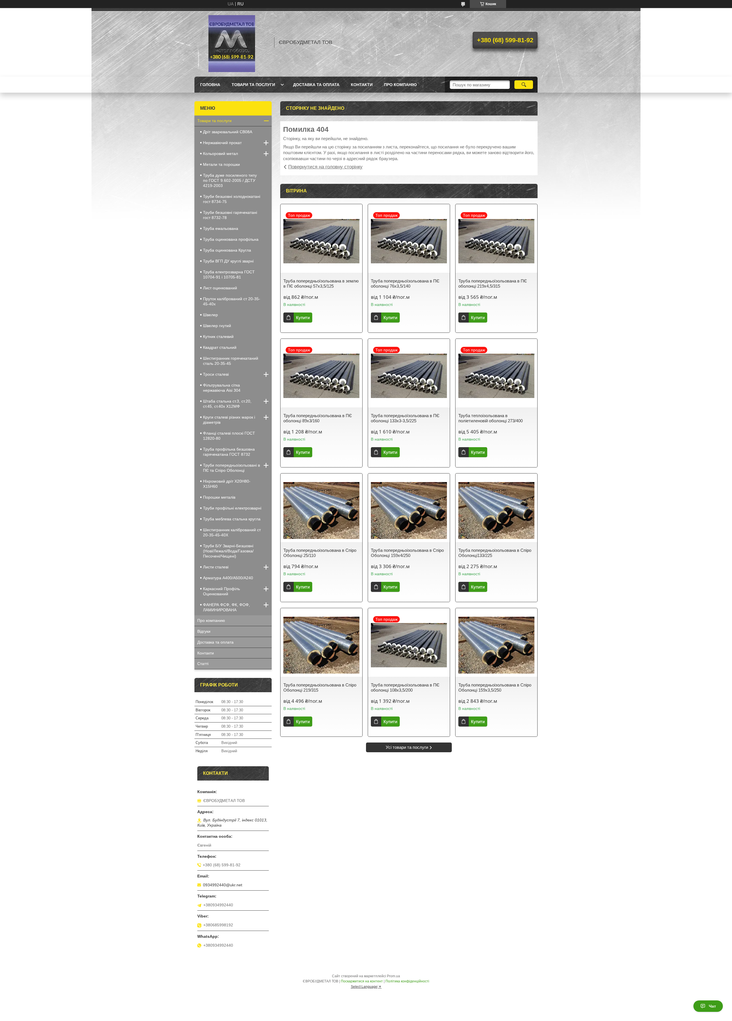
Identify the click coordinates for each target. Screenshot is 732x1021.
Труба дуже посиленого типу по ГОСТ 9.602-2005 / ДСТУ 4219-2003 (230, 180)
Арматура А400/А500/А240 (228, 578)
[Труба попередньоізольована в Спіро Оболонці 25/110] (321, 510)
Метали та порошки (221, 164)
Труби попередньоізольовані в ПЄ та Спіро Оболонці (231, 468)
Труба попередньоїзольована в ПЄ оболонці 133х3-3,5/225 (405, 418)
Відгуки (203, 631)
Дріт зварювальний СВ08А (227, 132)
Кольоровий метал (220, 153)
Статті (202, 663)
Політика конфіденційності (407, 981)
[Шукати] (523, 84)
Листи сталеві (215, 567)
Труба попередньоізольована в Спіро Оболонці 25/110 (319, 553)
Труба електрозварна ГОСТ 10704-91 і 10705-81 (229, 274)
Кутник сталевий (218, 336)
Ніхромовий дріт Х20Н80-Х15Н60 (226, 484)
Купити (303, 317)
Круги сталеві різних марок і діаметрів (229, 420)
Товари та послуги (253, 84)
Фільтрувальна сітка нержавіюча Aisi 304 (221, 388)
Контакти (362, 84)
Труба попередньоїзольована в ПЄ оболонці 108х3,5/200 (405, 687)
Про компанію (400, 84)
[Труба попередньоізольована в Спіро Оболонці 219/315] (321, 645)
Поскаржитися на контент (362, 981)
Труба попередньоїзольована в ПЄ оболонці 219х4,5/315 (492, 283)
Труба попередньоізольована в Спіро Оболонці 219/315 (319, 687)
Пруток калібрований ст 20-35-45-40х (231, 301)
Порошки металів (219, 497)
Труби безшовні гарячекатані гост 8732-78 (230, 215)
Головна (210, 84)
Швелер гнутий (217, 325)
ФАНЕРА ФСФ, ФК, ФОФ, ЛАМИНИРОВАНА (226, 607)
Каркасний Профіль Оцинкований (221, 591)
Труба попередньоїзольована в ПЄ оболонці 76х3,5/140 (405, 283)
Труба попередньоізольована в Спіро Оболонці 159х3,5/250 (494, 687)
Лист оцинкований (220, 288)
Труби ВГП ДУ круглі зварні (228, 261)
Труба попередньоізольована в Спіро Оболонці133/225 (494, 553)
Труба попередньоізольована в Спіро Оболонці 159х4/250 (407, 553)
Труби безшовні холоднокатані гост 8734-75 (231, 199)
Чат (712, 1006)
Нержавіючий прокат (222, 142)
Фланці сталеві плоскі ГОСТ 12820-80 (229, 436)
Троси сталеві (216, 374)
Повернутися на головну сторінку (325, 167)
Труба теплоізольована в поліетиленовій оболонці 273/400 (490, 418)
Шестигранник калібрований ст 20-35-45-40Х (232, 532)
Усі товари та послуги (407, 747)
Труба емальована (220, 228)
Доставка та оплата (316, 84)
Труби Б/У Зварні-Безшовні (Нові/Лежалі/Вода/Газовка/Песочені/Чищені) (228, 551)
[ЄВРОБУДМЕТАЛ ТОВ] (231, 42)
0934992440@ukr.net (222, 885)
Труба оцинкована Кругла (227, 250)
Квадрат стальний (219, 347)
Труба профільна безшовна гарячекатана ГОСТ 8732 (229, 452)
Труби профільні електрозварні (232, 508)
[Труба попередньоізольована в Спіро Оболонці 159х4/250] (409, 510)
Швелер (210, 315)
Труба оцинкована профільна (230, 239)
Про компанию (211, 620)
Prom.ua (393, 976)
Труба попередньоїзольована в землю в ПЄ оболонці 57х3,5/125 (321, 283)
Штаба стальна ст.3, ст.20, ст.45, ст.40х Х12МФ (227, 404)
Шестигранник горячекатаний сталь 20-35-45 (230, 361)
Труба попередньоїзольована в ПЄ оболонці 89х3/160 (317, 418)
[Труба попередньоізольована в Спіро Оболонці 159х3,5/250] (496, 645)
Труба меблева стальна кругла (231, 519)
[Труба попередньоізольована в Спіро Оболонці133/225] (496, 510)
